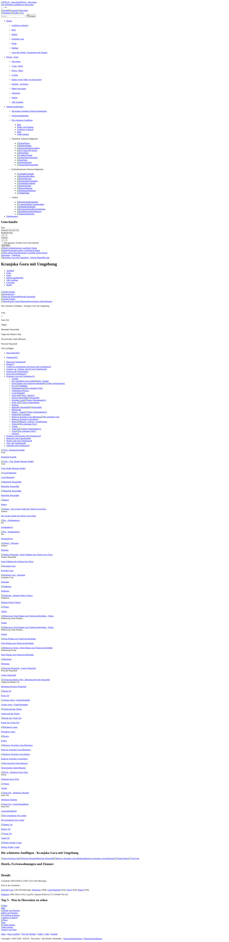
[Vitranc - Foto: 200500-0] (5, 784)
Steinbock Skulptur (9, 800)
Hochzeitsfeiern (38, 209)
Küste (14, 43)
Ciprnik (15, 378)
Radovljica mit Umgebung (18, 438)
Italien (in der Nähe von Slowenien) (27, 79)
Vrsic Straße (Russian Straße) (13, 468)
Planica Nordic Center (10, 847)
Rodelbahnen (35, 211)
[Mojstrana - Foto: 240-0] (6, 659)
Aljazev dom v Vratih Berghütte (14, 704)
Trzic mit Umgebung (16, 443)
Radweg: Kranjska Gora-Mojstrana (26, 417)
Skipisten (30, 214)
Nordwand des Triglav (10, 714)
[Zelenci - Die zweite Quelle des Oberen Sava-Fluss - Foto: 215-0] (23, 509)
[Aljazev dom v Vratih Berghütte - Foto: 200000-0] (15, 700)
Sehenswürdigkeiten (14, 107)
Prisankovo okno (8, 732)
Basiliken (31, 176)
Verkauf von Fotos (9, 929)
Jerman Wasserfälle (20, 398)
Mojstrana (16, 410)
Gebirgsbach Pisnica (20, 390)
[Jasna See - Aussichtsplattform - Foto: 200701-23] (14, 804)
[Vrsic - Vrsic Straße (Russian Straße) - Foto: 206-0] (17, 461)
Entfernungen (12, 216)
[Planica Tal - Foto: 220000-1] (6, 824)
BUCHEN (5, 245)
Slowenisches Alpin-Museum (13, 768)
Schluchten (33, 157)
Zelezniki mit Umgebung (17, 445)
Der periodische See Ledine (23, 381)
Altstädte (30, 174)
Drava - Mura (17, 70)
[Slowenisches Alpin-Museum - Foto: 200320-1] (14, 763)
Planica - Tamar (29, 412)
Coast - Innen (17, 66)
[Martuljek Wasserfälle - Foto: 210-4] (11, 491)
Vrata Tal (26, 429)
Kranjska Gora (18, 39)
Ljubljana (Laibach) (20, 25)
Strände (28, 162)
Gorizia (15, 75)
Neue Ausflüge (13, 934)
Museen (29, 188)
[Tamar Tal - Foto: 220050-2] (6, 833)
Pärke (26, 153)
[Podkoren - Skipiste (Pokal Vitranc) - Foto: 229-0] (17, 595)
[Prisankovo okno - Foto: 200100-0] (9, 727)
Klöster (28, 186)
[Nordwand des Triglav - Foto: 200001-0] (11, 709)
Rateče (81, 890)
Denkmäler (33, 181)
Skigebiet (5, 582)
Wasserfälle (33, 165)
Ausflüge (10, 270)
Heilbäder (31, 207)
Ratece (14, 421)
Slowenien (16, 61)
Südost (14, 97)
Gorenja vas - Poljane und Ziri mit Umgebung (26, 369)
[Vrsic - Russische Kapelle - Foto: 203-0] (13, 450)
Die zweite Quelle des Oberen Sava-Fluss (18, 516)
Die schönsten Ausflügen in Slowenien (17, 4)
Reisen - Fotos (12, 57)
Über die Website (28, 934)
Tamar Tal (5, 838)
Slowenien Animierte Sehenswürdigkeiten (29, 111)
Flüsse (27, 143)
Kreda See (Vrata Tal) (10, 723)
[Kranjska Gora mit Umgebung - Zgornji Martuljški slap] (25, 257)
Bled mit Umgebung (16, 362)
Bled (14, 30)
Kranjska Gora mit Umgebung (20, 376)
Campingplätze (38, 204)
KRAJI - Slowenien (28, 2)
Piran (19, 132)
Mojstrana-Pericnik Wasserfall (13, 686)
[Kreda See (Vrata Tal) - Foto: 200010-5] (11, 718)
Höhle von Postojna (25, 127)
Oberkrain (16, 93)
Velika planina (23, 134)
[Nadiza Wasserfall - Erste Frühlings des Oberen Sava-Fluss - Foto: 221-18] (26, 554)
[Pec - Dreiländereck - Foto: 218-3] (10, 532)
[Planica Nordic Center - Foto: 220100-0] (11, 843)
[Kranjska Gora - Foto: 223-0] (8, 566)
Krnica (15, 405)
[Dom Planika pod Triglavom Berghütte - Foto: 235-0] (18, 639)
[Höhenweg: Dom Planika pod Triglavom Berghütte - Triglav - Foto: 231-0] (27, 616)
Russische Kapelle (8, 457)
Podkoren (21, 414)
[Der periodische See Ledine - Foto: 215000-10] (13, 815)
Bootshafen (33, 202)
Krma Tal (16, 402)
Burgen (28, 178)
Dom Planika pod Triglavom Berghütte (38, 383)
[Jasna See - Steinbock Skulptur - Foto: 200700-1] (15, 793)
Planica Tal (5, 829)
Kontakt (54, 934)
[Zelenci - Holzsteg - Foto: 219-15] (10, 543)
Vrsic (24, 431)
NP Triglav (32, 150)
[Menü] (5, 8)
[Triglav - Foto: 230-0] (5, 607)
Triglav (24, 424)
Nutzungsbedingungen (72, 938)
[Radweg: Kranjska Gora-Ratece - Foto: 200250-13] (15, 754)
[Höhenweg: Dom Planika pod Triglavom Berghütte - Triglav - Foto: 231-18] (27, 627)
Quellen (29, 155)
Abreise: (4, 238)
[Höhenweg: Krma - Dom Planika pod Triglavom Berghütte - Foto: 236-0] (27, 648)
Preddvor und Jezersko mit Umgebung (23, 436)
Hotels (9, 21)
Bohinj (14, 34)
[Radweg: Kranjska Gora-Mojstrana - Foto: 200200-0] (17, 745)
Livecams (10, 282)
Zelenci (15, 433)
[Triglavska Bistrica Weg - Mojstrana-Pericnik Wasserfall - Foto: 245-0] (25, 680)
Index (3, 934)
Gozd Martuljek (18, 393)
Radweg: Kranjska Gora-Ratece (25, 419)
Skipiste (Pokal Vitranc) (11, 602)
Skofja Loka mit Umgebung (19, 441)
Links (47, 934)
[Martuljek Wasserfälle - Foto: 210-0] (11, 482)
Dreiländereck (27, 388)
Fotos (8, 273)
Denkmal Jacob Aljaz (10, 779)
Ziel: (3, 227)
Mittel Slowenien (19, 88)
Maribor (15, 48)
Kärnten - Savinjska (20, 84)
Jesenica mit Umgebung (17, 371)
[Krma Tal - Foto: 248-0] (6, 691)
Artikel (40, 934)
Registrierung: (7, 233)
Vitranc (15, 426)
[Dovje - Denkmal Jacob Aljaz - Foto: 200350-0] (14, 772)
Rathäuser (31, 190)
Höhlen (28, 146)
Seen (25, 160)
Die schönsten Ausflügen (22, 120)
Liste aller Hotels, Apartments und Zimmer (29, 52)
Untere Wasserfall (8, 675)
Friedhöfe (31, 183)
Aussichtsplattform (9, 811)
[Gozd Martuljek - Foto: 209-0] (8, 473)
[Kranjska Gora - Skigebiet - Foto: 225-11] (13, 575)
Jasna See (23, 395)
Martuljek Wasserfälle (21, 407)
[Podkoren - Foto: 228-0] (6, 586)
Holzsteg (4, 550)
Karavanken (34, 148)
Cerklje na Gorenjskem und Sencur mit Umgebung (28, 367)
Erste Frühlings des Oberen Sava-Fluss (17, 561)
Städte (26, 193)
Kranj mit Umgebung (16, 374)
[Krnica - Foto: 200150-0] (5, 736)
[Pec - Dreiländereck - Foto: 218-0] (10, 520)
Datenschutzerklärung (93, 938)
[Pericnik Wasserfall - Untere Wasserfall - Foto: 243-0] (18, 668)
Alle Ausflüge (17, 102)
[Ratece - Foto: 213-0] (5, 500)
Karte (8, 275)
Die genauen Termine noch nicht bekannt (21, 243)
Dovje (19, 386)
